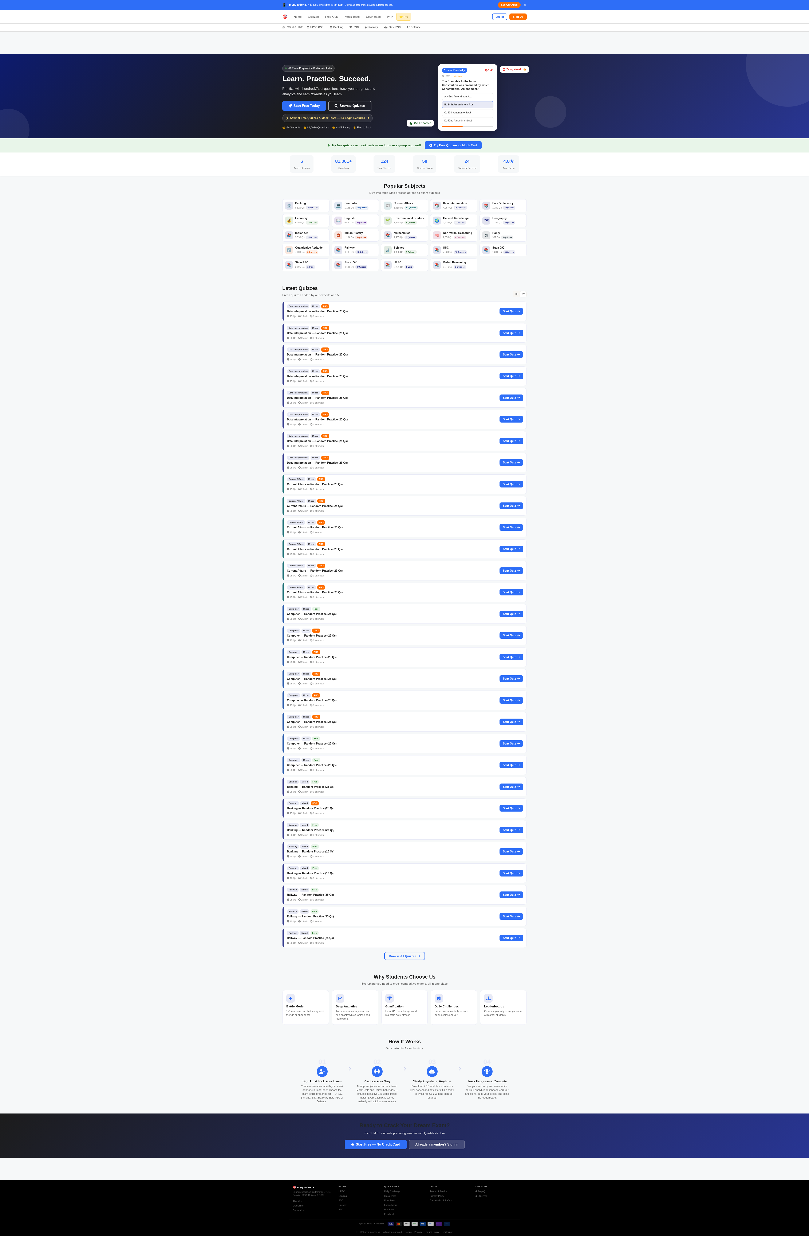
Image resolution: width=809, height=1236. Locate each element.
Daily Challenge (392, 1191)
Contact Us (298, 1210)
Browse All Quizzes (402, 956)
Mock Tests (352, 16)
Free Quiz (331, 16)
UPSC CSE (316, 27)
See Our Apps (509, 4)
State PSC (394, 27)
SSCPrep (482, 1196)
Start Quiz (509, 311)
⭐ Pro (403, 16)
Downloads (373, 16)
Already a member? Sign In (436, 1144)
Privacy (418, 1232)
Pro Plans (389, 1209)
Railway (373, 27)
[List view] (523, 294)
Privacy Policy (437, 1196)
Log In (500, 16)
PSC (341, 1209)
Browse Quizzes (352, 106)
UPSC (342, 1191)
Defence (416, 27)
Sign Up (518, 16)
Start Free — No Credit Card (378, 1144)
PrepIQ (481, 1191)
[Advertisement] (404, 42)
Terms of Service (438, 1191)
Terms (408, 1232)
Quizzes (313, 16)
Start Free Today (306, 106)
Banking (338, 27)
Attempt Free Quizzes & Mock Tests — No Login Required (327, 118)
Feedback (389, 1214)
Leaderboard (390, 1205)
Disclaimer (298, 1205)
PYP (390, 16)
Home (298, 16)
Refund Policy (432, 1232)
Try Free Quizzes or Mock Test (455, 145)
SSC (356, 27)
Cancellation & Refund (441, 1200)
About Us (297, 1201)
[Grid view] (516, 294)
